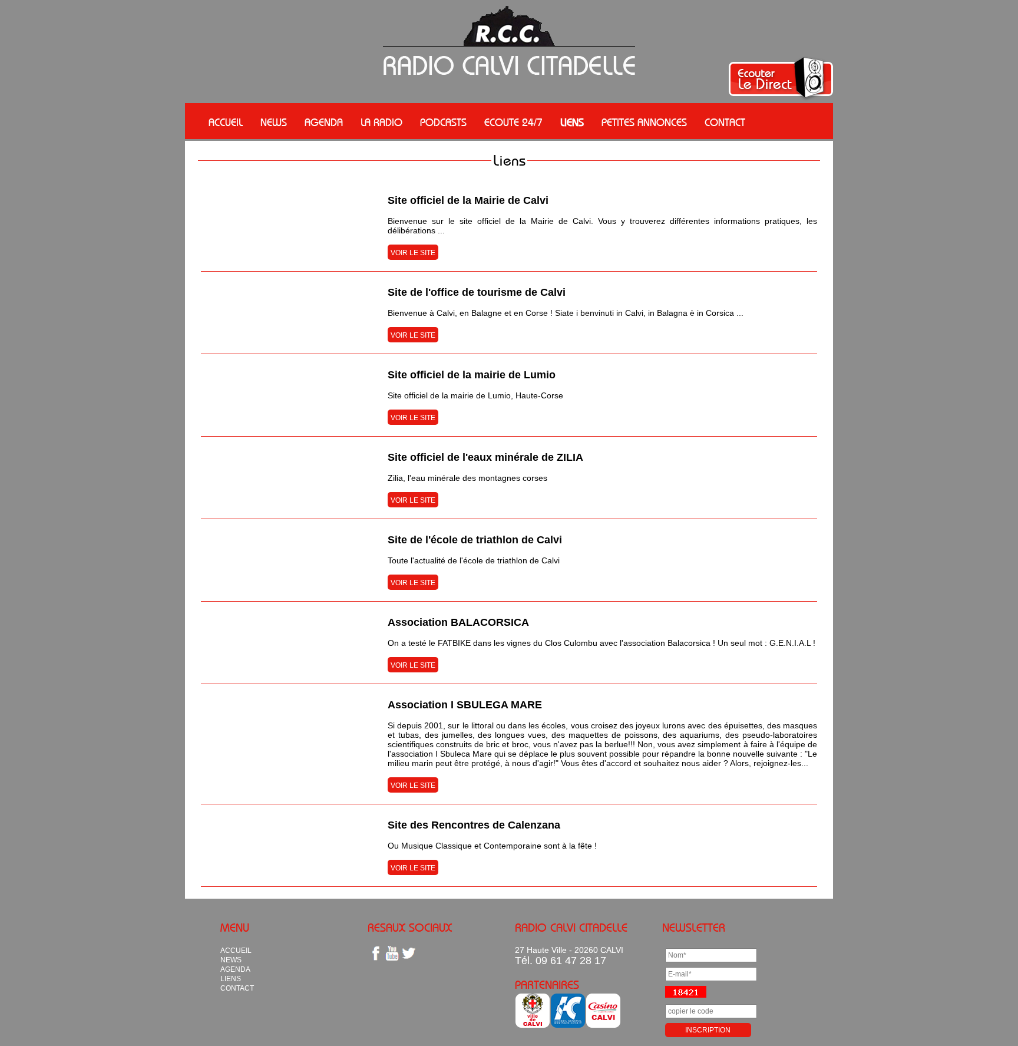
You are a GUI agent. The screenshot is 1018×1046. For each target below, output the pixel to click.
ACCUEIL (226, 122)
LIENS (572, 122)
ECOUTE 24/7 (513, 122)
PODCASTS (443, 122)
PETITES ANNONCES (644, 122)
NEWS (273, 122)
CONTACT (725, 122)
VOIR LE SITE (413, 253)
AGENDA (324, 122)
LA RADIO (381, 122)
